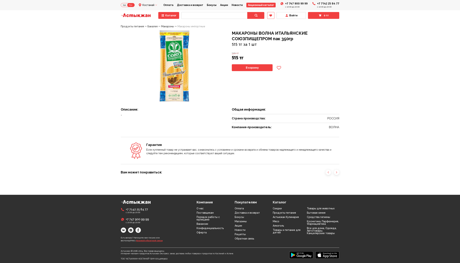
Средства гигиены (318, 217)
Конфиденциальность (210, 228)
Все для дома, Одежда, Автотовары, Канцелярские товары (322, 230)
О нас (200, 208)
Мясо (276, 221)
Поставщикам (205, 212)
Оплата (168, 5)
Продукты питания (284, 212)
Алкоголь (278, 225)
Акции (224, 5)
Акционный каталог (261, 5)
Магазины (241, 221)
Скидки (277, 208)
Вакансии (202, 224)
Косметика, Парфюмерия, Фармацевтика (323, 222)
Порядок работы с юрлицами (208, 218)
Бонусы (212, 5)
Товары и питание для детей (286, 231)
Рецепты (240, 234)
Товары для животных (321, 208)
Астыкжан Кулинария (286, 217)
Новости (237, 5)
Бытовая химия (316, 212)
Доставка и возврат (190, 5)
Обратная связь (244, 238)
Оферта (202, 232)
